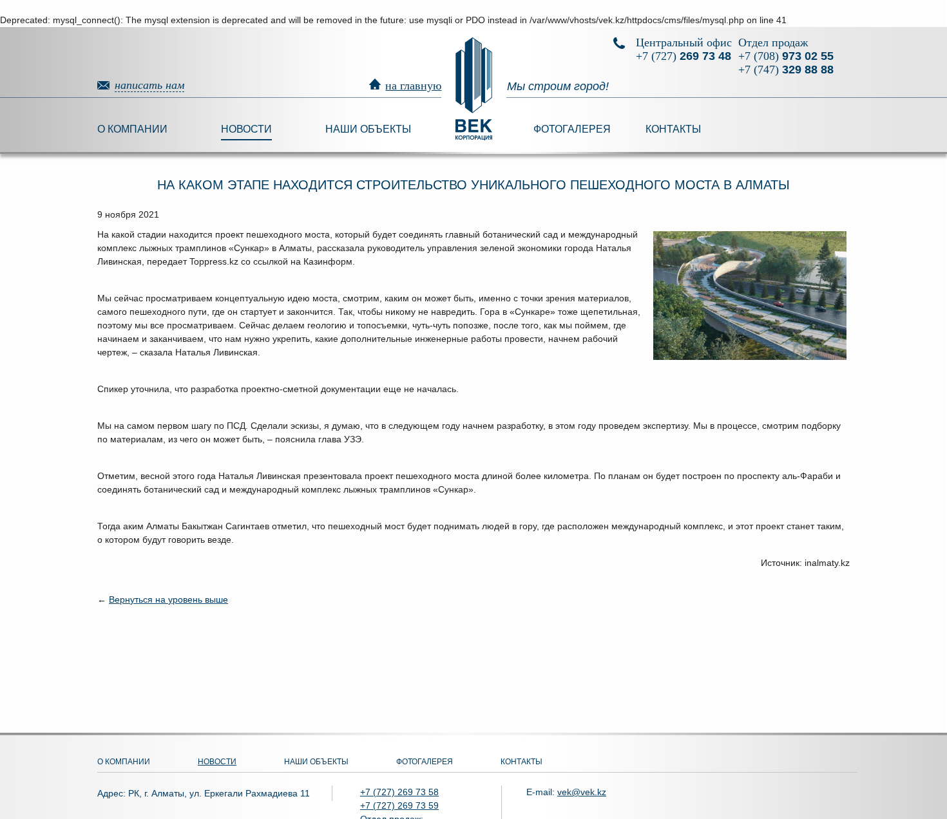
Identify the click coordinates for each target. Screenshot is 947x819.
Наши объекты (368, 129)
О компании (132, 129)
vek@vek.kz (581, 792)
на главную (413, 85)
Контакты (673, 129)
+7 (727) (683, 56)
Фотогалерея (572, 129)
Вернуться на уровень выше (168, 599)
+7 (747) (786, 69)
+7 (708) (786, 56)
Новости (246, 129)
